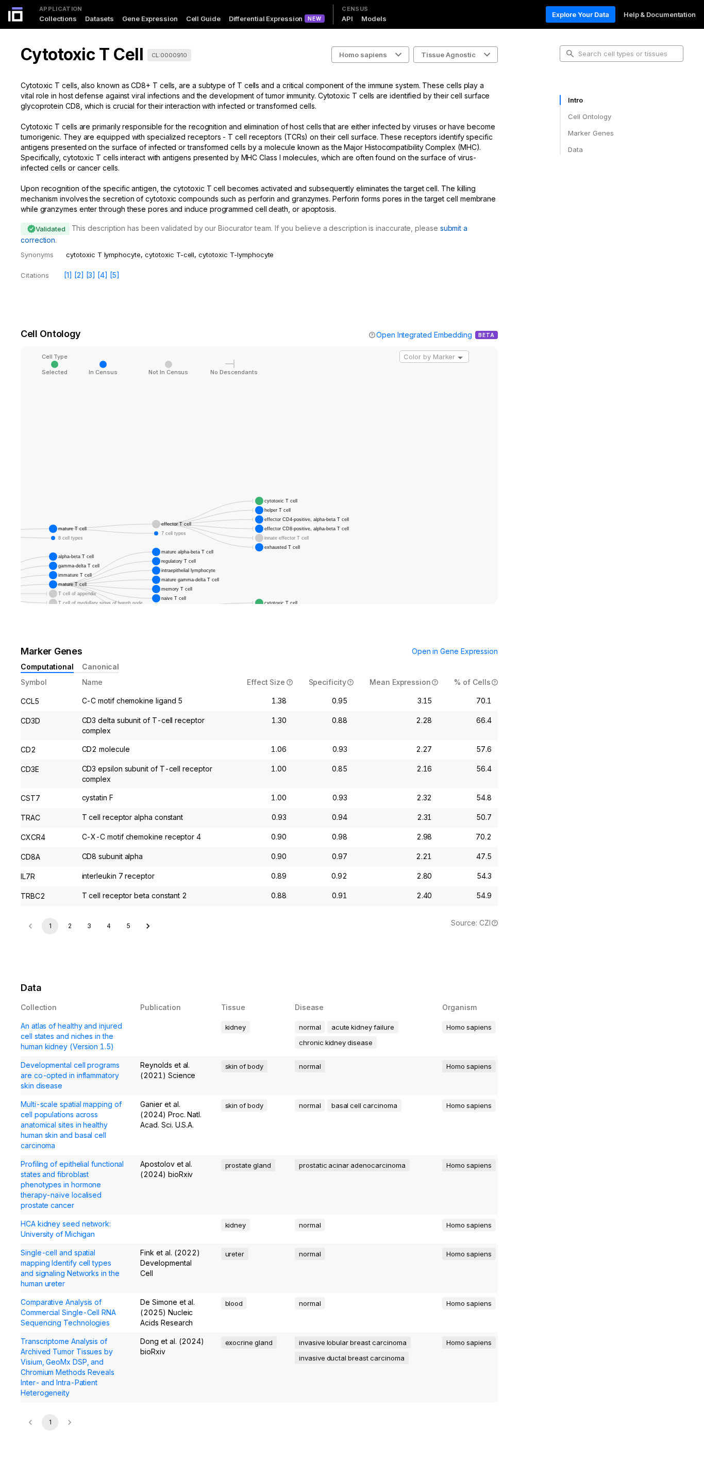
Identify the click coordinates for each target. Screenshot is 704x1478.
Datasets (99, 18)
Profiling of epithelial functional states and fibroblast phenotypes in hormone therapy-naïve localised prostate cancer (72, 1185)
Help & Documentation (660, 14)
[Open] (460, 357)
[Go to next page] (148, 926)
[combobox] (434, 356)
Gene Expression (150, 18)
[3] (91, 275)
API (347, 18)
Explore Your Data (580, 14)
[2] (79, 275)
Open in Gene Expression (455, 651)
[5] (115, 275)
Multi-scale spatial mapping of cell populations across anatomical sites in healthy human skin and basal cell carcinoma (71, 1125)
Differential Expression (266, 18)
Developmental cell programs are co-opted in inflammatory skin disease (70, 1075)
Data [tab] (575, 149)
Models (373, 18)
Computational (47, 666)
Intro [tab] (575, 100)
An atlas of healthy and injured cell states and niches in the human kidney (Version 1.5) (71, 1036)
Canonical (100, 666)
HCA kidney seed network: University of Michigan (66, 1228)
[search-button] (570, 53)
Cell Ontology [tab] (589, 116)
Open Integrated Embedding (424, 334)
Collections (58, 18)
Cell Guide (203, 18)
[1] (68, 275)
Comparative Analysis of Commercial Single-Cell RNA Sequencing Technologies (68, 1312)
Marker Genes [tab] (591, 133)
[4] (102, 275)
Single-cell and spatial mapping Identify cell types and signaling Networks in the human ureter (70, 1268)
